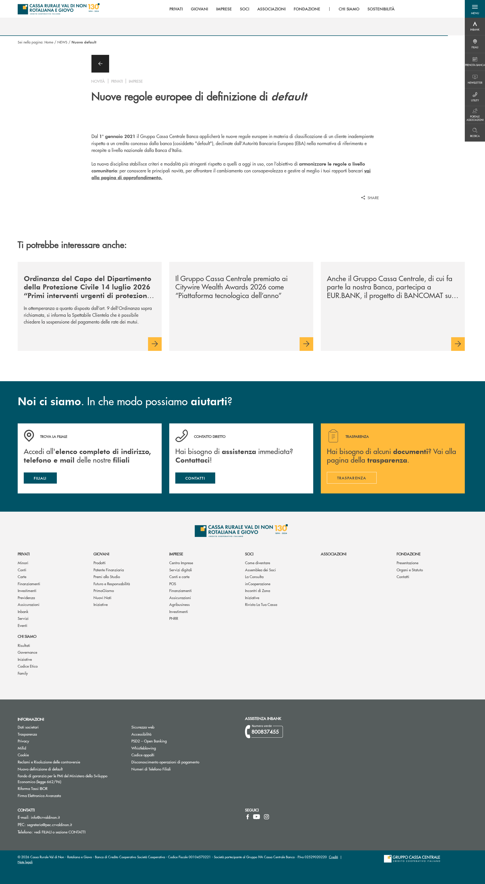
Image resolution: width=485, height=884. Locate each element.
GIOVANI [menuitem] (199, 9)
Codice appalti (142, 754)
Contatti (403, 576)
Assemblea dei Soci (260, 569)
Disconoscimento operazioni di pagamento (184, 761)
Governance (27, 652)
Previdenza (26, 597)
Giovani (101, 553)
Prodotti (99, 562)
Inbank (23, 611)
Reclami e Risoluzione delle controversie (49, 761)
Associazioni (333, 553)
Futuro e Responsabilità (111, 583)
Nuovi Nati (102, 597)
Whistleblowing (143, 748)
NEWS (62, 41)
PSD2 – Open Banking (168, 740)
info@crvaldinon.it (45, 817)
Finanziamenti (29, 583)
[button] (475, 9)
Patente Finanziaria (108, 569)
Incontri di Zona (257, 590)
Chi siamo (27, 636)
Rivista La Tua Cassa (261, 604)
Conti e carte (179, 576)
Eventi (22, 625)
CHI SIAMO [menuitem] (349, 9)
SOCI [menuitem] (244, 9)
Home (48, 41)
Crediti (333, 856)
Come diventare (257, 562)
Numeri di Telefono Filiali (170, 769)
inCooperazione (257, 583)
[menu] (282, 9)
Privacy (42, 740)
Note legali (25, 861)
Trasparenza (27, 734)
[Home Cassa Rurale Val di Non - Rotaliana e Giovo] (59, 9)
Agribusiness (179, 604)
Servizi (23, 618)
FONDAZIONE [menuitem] (307, 9)
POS (172, 583)
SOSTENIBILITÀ (381, 9)
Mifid (22, 748)
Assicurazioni (28, 604)
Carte (22, 576)
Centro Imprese (181, 562)
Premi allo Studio (106, 576)
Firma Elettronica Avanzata (58, 795)
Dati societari (28, 727)
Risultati (24, 645)
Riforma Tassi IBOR (52, 788)
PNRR (173, 618)
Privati (24, 553)
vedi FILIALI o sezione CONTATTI (59, 831)
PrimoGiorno (103, 590)
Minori (23, 562)
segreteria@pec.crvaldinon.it (49, 824)
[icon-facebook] (247, 816)
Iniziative (100, 604)
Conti (22, 569)
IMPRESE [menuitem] (224, 9)
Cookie (23, 754)
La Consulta (254, 576)
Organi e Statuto (410, 569)
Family (23, 673)
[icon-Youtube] (256, 816)
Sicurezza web (142, 727)
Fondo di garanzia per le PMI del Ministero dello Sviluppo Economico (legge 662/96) (62, 778)
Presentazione (407, 562)
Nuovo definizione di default (59, 769)
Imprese (176, 553)
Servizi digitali (180, 569)
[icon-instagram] (266, 816)
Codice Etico (28, 666)
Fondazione (409, 553)
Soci (249, 553)
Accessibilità (141, 734)
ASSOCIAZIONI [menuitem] (271, 9)
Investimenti (27, 590)
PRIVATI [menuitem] (176, 9)
